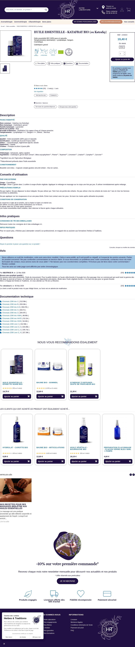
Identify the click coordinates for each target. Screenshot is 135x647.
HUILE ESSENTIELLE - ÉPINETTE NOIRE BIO (13, 383)
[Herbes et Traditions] (67, 9)
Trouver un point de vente (111, 7)
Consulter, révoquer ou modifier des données (122, 247)
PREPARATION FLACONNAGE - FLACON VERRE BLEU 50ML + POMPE (117, 449)
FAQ (72, 630)
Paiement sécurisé (77, 628)
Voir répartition (38, 91)
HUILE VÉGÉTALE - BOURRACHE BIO (79, 448)
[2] (36, 88)
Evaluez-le (54, 95)
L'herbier (47, 628)
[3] (38, 88)
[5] (41, 88)
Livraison (74, 619)
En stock (122, 43)
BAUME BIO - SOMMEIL (47, 383)
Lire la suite (4, 522)
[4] (40, 88)
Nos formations (49, 633)
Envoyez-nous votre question (68, 107)
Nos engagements (50, 622)
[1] (34, 88)
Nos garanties (49, 630)
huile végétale (42, 184)
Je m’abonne (67, 581)
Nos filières (48, 625)
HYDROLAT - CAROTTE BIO (15, 447)
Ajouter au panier (11, 396)
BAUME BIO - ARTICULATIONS (50, 447)
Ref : (119, 35)
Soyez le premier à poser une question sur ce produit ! (20, 244)
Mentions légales (77, 622)
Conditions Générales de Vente (82, 625)
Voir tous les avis (40, 95)
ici (41, 224)
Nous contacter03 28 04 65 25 (111, 12)
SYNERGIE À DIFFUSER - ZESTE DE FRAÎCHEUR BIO (82, 383)
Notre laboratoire (50, 619)
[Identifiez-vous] (121, 9)
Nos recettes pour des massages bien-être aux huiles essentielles (13, 506)
